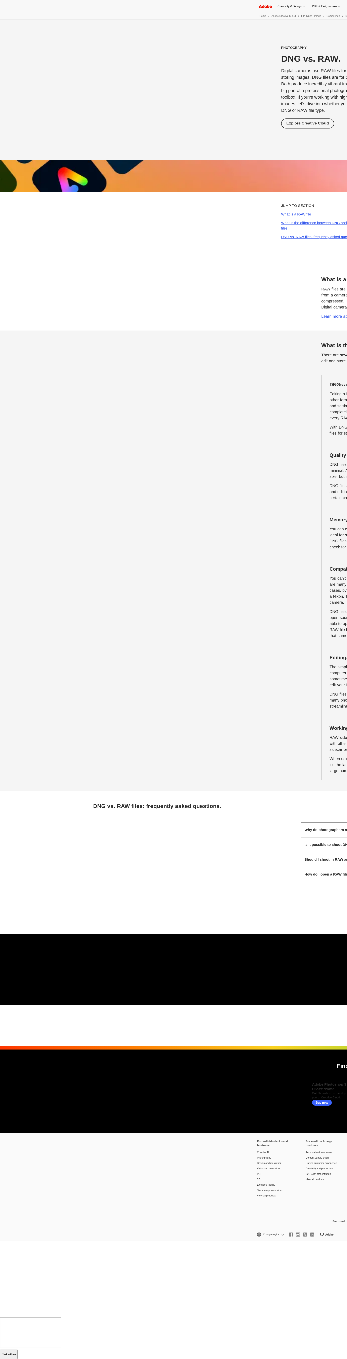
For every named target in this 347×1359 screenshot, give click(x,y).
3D (258, 1179)
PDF (259, 1174)
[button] (270, 1234)
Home (262, 16)
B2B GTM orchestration (318, 1174)
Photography (264, 1157)
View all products (266, 1195)
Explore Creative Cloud (307, 123)
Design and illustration (269, 1163)
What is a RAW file (296, 214)
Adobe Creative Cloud (283, 16)
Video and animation (268, 1168)
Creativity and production (319, 1168)
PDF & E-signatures (324, 6)
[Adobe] (265, 6)
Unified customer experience (321, 1163)
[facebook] (291, 1235)
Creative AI (263, 1152)
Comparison (333, 16)
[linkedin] (312, 1235)
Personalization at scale (319, 1152)
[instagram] (298, 1235)
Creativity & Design (290, 6)
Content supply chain (317, 1157)
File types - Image (311, 16)
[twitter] (305, 1235)
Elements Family (266, 1184)
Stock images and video (270, 1190)
